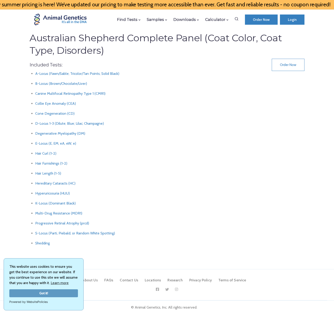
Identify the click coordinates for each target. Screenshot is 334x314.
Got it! (43, 293)
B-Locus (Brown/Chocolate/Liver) (61, 83)
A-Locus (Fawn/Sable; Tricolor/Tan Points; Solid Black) (77, 73)
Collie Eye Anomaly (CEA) (55, 103)
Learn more (60, 283)
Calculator (215, 19)
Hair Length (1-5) (48, 173)
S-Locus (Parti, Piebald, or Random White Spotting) (75, 233)
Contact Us (129, 280)
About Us (89, 280)
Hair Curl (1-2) (45, 153)
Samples (155, 19)
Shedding (42, 243)
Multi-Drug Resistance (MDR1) (58, 213)
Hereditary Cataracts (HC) (55, 183)
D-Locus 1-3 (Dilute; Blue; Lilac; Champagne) (69, 123)
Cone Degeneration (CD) (55, 113)
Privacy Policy (200, 280)
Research (174, 280)
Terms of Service (232, 280)
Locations (153, 280)
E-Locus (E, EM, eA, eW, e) (55, 143)
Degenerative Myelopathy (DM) (60, 133)
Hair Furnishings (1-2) (51, 163)
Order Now (261, 20)
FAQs (108, 280)
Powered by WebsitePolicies (28, 302)
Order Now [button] (288, 65)
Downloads (184, 19)
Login (292, 20)
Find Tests (127, 19)
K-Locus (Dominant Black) (55, 203)
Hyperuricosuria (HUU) (52, 193)
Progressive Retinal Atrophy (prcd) (62, 223)
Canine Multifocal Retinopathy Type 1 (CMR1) (70, 93)
